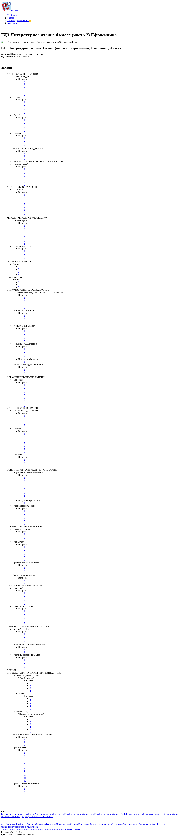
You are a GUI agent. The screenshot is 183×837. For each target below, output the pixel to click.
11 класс (76, 829)
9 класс (60, 829)
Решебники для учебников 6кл (79, 814)
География (41, 824)
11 (25, 778)
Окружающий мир (148, 824)
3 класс (18, 829)
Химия (35, 827)
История (74, 824)
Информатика (63, 824)
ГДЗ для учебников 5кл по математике (143, 814)
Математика (116, 824)
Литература (83, 824)
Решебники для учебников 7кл (109, 814)
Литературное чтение (100, 824)
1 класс (4, 829)
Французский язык (22, 827)
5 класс (32, 829)
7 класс (46, 829)
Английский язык (18, 824)
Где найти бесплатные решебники (17, 814)
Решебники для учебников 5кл (49, 814)
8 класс (53, 829)
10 (25, 775)
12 (25, 781)
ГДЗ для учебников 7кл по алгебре (36, 816)
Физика (9, 827)
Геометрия (51, 824)
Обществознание (130, 824)
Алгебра (5, 824)
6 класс (39, 829)
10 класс (68, 829)
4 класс (25, 829)
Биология (31, 824)
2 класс (11, 829)
